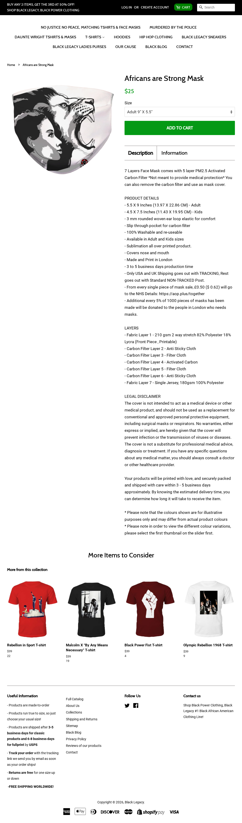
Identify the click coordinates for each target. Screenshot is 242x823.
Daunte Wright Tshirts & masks (45, 37)
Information (174, 153)
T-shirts (93, 37)
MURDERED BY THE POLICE (173, 27)
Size (128, 103)
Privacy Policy (76, 739)
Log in (126, 7)
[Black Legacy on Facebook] (135, 707)
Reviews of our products (83, 746)
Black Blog (156, 46)
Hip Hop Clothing (156, 37)
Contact (184, 46)
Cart (186, 7)
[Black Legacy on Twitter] (127, 707)
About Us (72, 706)
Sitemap (72, 726)
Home (11, 65)
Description (140, 153)
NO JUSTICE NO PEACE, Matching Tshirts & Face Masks (90, 27)
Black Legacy (134, 802)
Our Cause (125, 46)
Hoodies (122, 37)
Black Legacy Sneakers (204, 37)
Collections (74, 712)
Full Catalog (74, 699)
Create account (155, 7)
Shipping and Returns (81, 719)
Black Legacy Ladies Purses (79, 46)
